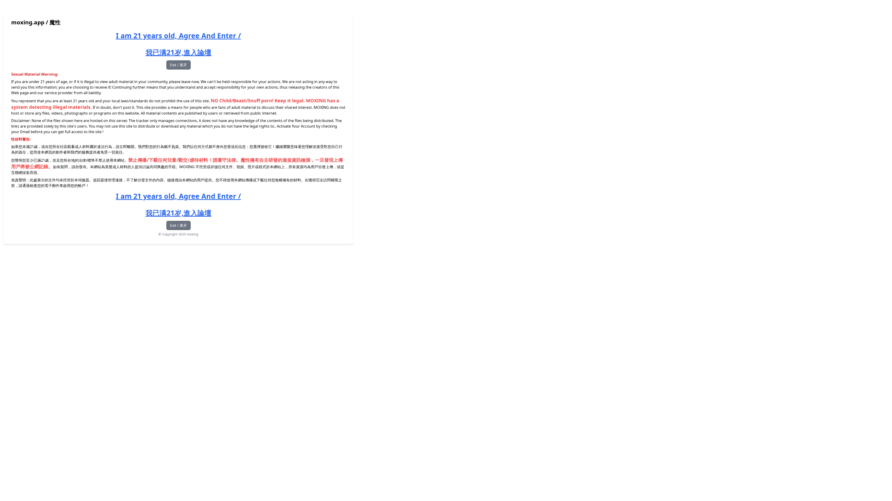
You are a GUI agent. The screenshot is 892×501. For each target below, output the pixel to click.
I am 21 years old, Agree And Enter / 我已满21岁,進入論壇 (178, 44)
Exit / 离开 (178, 64)
